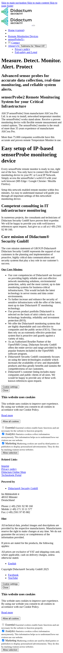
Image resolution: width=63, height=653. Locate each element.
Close (5, 390)
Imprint (5, 466)
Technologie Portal (11, 475)
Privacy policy (9, 469)
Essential (10, 427)
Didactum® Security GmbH (23, 488)
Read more (7, 415)
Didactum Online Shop (13, 472)
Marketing (11, 443)
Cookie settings (10, 387)
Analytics (10, 434)
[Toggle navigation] (33, 25)
